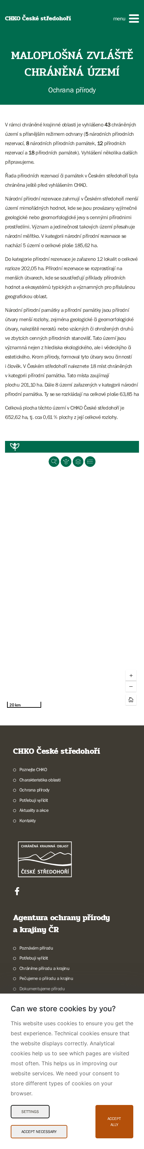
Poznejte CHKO (33, 769)
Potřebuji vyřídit (33, 800)
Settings (30, 1111)
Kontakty (27, 820)
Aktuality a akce (33, 810)
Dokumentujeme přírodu (42, 988)
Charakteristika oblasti (40, 779)
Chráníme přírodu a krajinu (44, 968)
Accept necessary (39, 1131)
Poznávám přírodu (36, 948)
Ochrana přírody (34, 789)
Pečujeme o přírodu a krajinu (46, 978)
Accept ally (114, 1121)
